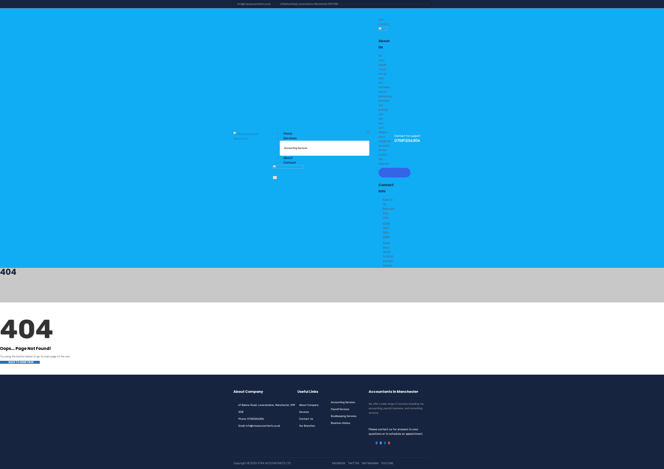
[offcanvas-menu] (380, 10)
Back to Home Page (21, 362)
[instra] (389, 442)
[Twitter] (381, 442)
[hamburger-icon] (368, 131)
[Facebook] (377, 442)
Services (290, 138)
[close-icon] (381, 15)
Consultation (394, 172)
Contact (289, 163)
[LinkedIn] (385, 442)
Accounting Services (295, 148)
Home (287, 133)
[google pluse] (426, 4)
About (288, 158)
